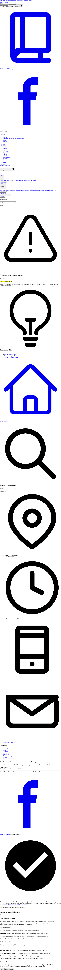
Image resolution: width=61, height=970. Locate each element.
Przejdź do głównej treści (6, 0)
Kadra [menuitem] (4, 140)
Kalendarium (44, 190)
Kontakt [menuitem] (2, 167)
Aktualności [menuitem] (3, 144)
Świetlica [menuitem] (5, 154)
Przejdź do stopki (27, 0)
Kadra (27, 180)
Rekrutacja (3, 193)
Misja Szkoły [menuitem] (6, 141)
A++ (7, 6)
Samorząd (38, 190)
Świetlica (33, 190)
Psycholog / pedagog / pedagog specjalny (15, 180)
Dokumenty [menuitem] (3, 162)
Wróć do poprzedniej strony (11, 357)
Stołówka (18, 190)
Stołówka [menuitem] (5, 151)
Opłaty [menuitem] (5, 160)
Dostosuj (12, 907)
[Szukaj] (15, 4)
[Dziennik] (16, 170)
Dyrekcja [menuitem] (5, 137)
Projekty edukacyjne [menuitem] (5, 165)
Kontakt (2, 196)
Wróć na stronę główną (10, 354)
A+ (3, 6)
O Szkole (3, 183)
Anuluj (2, 969)
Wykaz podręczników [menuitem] (8, 150)
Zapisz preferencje (9, 969)
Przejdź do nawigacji (18, 0)
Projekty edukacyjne (5, 195)
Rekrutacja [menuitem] (2, 164)
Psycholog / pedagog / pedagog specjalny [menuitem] (13, 138)
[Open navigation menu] (18, 170)
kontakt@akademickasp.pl (9, 742)
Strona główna (3, 210)
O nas (2, 175)
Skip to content (4, 2)
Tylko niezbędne (4, 907)
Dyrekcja (2, 180)
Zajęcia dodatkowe (26, 190)
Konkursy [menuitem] (5, 158)
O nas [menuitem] (1, 134)
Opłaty (55, 190)
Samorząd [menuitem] (5, 155)
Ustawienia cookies (16, 834)
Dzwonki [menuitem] (5, 148)
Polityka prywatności (5, 834)
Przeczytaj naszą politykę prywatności (17, 904)
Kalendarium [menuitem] (6, 157)
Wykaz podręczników (10, 190)
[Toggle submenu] (4, 134)
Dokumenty (3, 191)
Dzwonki (2, 190)
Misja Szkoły (32, 180)
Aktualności (3, 182)
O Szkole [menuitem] (2, 145)
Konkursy (51, 190)
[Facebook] (1, 208)
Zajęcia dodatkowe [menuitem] (8, 153)
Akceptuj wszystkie (19, 907)
